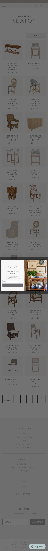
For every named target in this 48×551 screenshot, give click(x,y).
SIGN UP (12, 284)
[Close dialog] (45, 261)
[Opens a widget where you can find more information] (37, 547)
